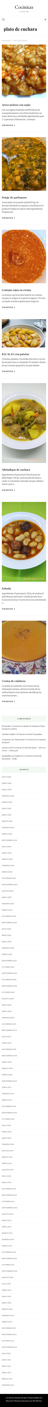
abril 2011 (6, 1373)
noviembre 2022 (9, 923)
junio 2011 (6, 1360)
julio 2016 (6, 1125)
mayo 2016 (6, 1138)
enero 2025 (7, 834)
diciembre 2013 (9, 1189)
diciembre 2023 (9, 878)
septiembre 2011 (9, 1347)
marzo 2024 (7, 859)
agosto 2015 (7, 1151)
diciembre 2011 (9, 1328)
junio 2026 (7, 783)
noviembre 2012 (9, 1258)
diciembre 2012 (9, 1252)
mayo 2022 (6, 935)
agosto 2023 (8, 891)
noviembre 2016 (9, 1113)
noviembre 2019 (9, 1030)
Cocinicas (24, 7)
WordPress (37, 1401)
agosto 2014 (8, 1170)
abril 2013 (6, 1227)
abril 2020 (7, 1011)
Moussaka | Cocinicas (11, 726)
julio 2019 (6, 1037)
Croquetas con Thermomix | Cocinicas (18, 740)
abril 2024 (7, 853)
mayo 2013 (6, 1220)
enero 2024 (7, 872)
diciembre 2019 (9, 1024)
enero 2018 (7, 1075)
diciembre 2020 (9, 980)
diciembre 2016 (9, 1106)
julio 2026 (6, 777)
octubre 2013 (8, 1201)
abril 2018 (7, 1062)
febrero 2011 (8, 1385)
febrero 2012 (8, 1315)
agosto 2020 (8, 999)
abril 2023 (7, 897)
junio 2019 (7, 1043)
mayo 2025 (6, 808)
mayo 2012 (6, 1296)
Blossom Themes (13, 1401)
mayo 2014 (6, 1182)
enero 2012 (7, 1322)
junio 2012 (6, 1290)
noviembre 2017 (9, 1081)
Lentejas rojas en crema (16, 290)
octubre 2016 (8, 1119)
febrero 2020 (8, 1018)
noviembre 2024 (9, 840)
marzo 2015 (7, 1157)
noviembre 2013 (9, 1195)
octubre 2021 (8, 967)
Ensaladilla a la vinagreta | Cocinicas (17, 756)
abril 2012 (6, 1303)
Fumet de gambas (34, 734)
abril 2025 (6, 815)
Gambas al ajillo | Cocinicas (13, 734)
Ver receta (7, 125)
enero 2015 (7, 1163)
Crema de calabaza (13, 681)
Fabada (6, 588)
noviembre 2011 (9, 1334)
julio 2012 (6, 1284)
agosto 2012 (8, 1277)
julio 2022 (6, 929)
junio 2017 (7, 1087)
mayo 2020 (7, 1005)
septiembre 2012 (9, 1271)
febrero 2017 (8, 1094)
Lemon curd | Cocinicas (12, 748)
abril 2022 (7, 942)
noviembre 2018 (9, 1056)
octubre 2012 (8, 1265)
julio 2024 (6, 847)
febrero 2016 (8, 1144)
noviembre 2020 (9, 986)
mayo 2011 (6, 1366)
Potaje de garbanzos (14, 197)
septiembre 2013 (9, 1208)
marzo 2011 (7, 1379)
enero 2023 (7, 910)
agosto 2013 (8, 1214)
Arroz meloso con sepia (16, 104)
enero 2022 (7, 954)
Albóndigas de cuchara (16, 469)
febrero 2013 (8, 1239)
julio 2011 (6, 1353)
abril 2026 (7, 790)
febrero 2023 (8, 904)
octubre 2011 (8, 1341)
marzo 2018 (7, 1068)
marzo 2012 (7, 1309)
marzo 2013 (7, 1233)
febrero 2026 (8, 796)
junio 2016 (6, 1132)
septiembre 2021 (9, 973)
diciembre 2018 (9, 1049)
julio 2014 (6, 1176)
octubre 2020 (8, 992)
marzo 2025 (7, 821)
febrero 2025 (8, 828)
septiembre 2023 (9, 885)
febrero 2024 (8, 865)
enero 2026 (7, 802)
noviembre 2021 (9, 961)
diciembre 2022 (9, 916)
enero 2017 (7, 1100)
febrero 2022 (8, 948)
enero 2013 (7, 1246)
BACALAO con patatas (15, 354)
